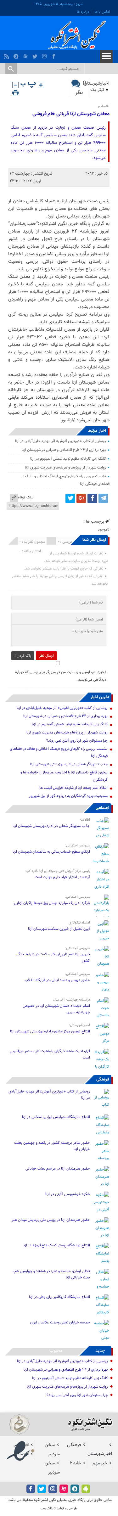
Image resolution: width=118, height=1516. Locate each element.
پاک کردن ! (22, 656)
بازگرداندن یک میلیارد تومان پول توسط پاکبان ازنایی (52, 903)
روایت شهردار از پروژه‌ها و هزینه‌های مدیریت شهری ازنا (65, 467)
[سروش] (17, 54)
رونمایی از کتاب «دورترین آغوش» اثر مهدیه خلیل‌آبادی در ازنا (60, 441)
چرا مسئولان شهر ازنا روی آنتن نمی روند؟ (77, 741)
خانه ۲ (75, 1463)
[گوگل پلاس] (81, 498)
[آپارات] (26, 54)
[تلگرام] (103, 498)
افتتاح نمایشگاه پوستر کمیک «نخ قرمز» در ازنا (56, 1245)
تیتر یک (97, 89)
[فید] (7, 54)
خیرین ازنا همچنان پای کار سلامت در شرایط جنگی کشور (53, 957)
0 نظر (80, 88)
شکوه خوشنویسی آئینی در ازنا (67, 1194)
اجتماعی (102, 808)
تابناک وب (48, 1508)
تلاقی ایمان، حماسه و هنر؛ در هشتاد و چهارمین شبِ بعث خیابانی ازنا (51, 1274)
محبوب (56, 1350)
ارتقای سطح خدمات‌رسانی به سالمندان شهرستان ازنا (51, 852)
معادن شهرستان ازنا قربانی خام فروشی (70, 114)
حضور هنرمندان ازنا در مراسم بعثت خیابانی (57, 1168)
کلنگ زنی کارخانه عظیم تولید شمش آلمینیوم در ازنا (68, 459)
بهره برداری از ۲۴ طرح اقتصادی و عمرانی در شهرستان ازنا (64, 450)
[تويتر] (35, 54)
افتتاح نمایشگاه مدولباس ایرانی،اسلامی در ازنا (56, 1117)
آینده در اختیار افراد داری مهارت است (62, 877)
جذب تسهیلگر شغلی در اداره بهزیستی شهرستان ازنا (69, 764)
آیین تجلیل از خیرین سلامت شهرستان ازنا (59, 929)
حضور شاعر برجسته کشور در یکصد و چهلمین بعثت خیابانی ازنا (52, 1146)
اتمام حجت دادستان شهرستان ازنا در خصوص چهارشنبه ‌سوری (56, 1009)
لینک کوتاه (26, 497)
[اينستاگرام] (45, 54)
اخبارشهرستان (97, 83)
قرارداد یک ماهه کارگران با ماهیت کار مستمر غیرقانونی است (50, 1054)
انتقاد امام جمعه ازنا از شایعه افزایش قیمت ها (73, 788)
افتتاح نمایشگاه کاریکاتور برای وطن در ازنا (59, 1297)
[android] (85, 1489)
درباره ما (83, 11)
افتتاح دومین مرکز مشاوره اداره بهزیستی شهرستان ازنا (50, 1031)
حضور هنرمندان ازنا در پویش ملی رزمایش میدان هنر (51, 1220)
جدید (100, 1350)
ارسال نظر (46, 656)
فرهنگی (102, 1079)
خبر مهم (100, 1463)
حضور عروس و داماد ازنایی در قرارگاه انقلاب (57, 980)
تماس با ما (102, 11)
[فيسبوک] (54, 54)
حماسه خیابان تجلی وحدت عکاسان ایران (59, 1322)
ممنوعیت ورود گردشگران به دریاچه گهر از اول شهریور (68, 796)
